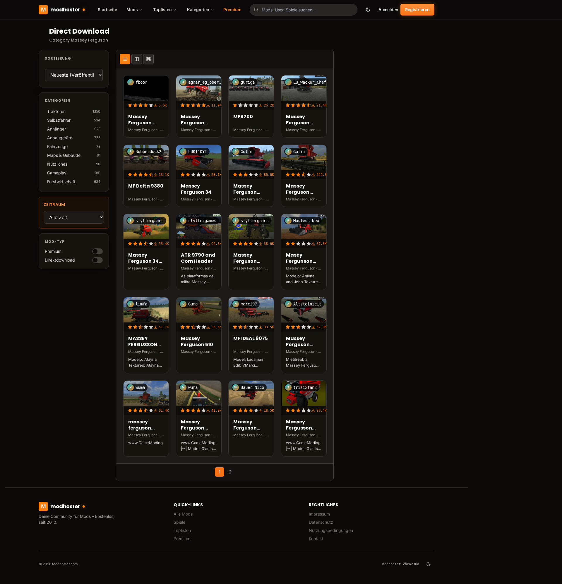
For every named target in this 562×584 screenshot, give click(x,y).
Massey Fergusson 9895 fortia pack (300, 425)
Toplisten (182, 530)
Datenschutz (321, 522)
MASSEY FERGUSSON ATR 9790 (142, 342)
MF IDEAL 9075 (250, 339)
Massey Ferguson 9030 (245, 258)
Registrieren (417, 9)
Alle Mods (183, 513)
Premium (232, 9)
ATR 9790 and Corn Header (198, 258)
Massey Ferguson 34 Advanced (143, 258)
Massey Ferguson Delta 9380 (299, 120)
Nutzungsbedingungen (331, 530)
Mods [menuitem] (132, 9)
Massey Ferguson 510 (197, 342)
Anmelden (388, 9)
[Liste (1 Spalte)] (125, 59)
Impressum (319, 513)
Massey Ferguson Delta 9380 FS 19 (145, 120)
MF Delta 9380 (145, 186)
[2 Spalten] (136, 59)
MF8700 (243, 117)
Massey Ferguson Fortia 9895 (247, 189)
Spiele (179, 522)
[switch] (97, 251)
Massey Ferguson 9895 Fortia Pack (195, 425)
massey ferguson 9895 (139, 425)
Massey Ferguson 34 (196, 189)
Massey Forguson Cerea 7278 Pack (300, 342)
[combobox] (303, 10)
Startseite (107, 9)
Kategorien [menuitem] (198, 9)
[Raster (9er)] (148, 59)
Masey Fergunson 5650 (299, 258)
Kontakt (316, 538)
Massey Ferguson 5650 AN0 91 (248, 425)
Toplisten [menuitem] (162, 9)
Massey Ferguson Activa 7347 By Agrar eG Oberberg (195, 120)
